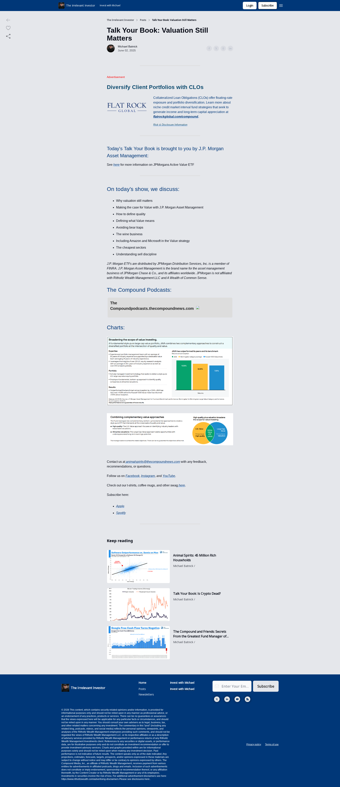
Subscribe (267, 5)
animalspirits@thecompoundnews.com (153, 461)
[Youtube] (237, 699)
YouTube (169, 476)
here (116, 164)
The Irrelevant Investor (120, 20)
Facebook (133, 476)
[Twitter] (217, 699)
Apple (120, 506)
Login (249, 5)
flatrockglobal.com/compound (175, 116)
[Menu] (281, 5)
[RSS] (247, 699)
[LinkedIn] (227, 699)
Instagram (148, 476)
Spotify (121, 513)
